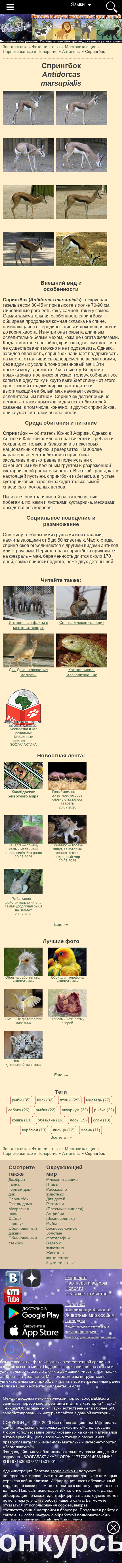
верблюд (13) (34, 1130)
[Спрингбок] (28, 108)
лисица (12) (64, 1130)
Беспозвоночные (61, 1228)
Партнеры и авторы (86, 1283)
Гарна (14, 1184)
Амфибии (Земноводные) (60, 1216)
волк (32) (45, 1100)
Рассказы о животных (56, 1191)
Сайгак (15, 1218)
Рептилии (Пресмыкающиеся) (64, 1206)
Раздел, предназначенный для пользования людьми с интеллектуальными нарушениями (90, 1332)
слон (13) (101, 1120)
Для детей (55, 1199)
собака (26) (19, 1110)
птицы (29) (70, 1100)
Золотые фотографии (58, 1235)
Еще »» (61, 924)
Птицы (52, 1184)
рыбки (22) (46, 1110)
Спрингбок (18, 1199)
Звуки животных (60, 1262)
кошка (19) (21, 1120)
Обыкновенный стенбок (23, 1240)
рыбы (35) (21, 1100)
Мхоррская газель (19, 1211)
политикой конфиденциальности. (52, 1519)
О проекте (76, 1277)
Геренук (16, 1223)
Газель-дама (20, 1203)
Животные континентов (57, 1255)
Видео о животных (55, 1245)
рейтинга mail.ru (63, 1403)
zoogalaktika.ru (64, 1471)
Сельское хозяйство (86, 1293)
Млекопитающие (62, 1179)
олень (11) (90, 1130)
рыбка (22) (104, 1110)
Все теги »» (61, 1137)
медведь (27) (98, 1100)
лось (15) (78, 1120)
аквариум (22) (75, 1110)
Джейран (17, 1179)
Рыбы (51, 1223)
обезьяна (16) (51, 1120)
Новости (74, 1288)
